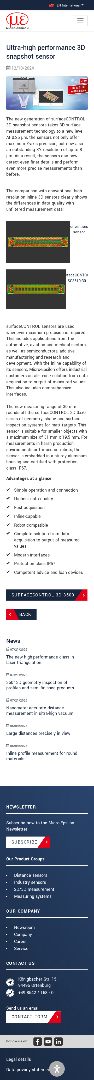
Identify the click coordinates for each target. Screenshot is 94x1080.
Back (25, 614)
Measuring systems (32, 896)
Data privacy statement (29, 1070)
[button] (57, 1069)
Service (21, 948)
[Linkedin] (58, 1041)
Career (20, 941)
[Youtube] (48, 1041)
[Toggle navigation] (80, 21)
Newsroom (24, 927)
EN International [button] (68, 5)
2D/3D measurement (34, 889)
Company (23, 934)
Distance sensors (30, 875)
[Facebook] (37, 1041)
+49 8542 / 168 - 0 (36, 993)
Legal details (18, 1059)
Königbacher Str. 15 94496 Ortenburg (37, 982)
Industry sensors (30, 882)
